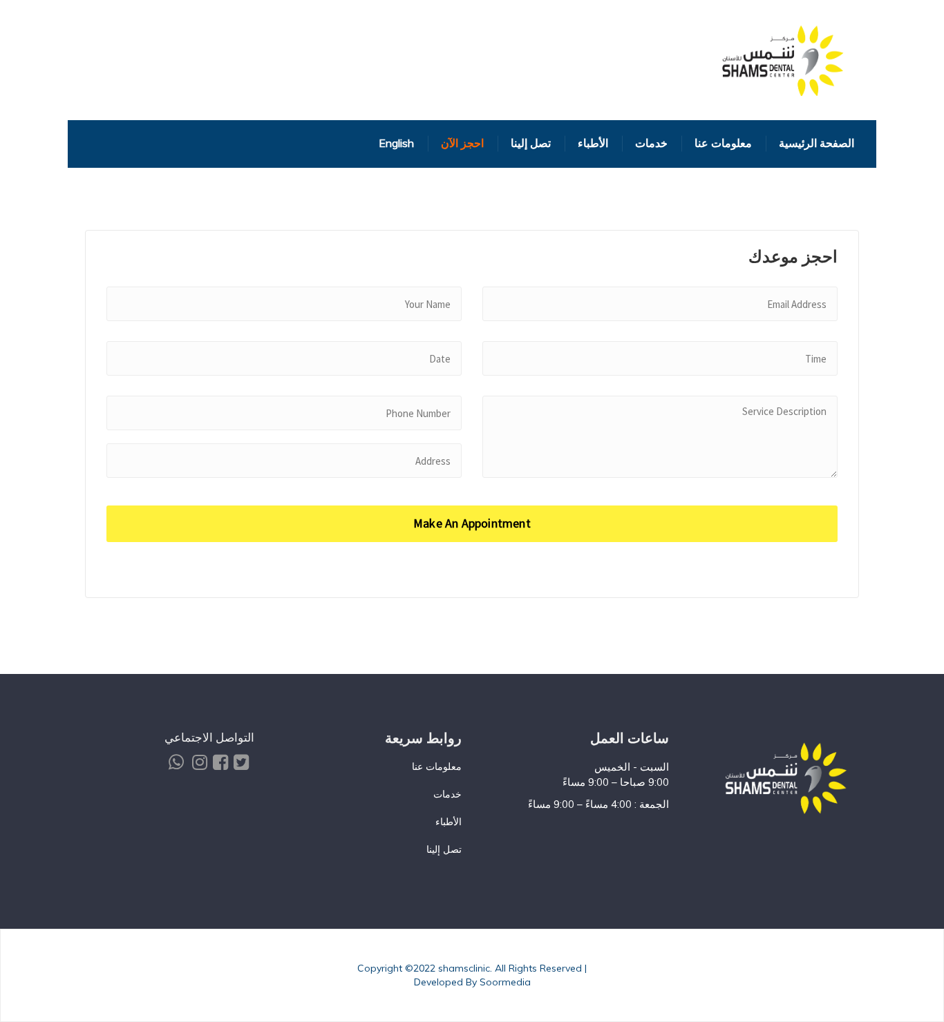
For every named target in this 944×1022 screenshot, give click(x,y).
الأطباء (448, 822)
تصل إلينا (444, 849)
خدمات (447, 794)
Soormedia (505, 982)
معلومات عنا (437, 766)
